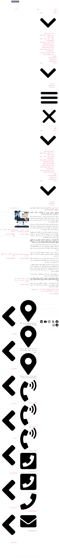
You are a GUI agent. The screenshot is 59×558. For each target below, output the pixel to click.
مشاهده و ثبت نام (24, 234)
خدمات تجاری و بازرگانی (49, 33)
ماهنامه (54, 56)
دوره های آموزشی (52, 61)
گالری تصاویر (51, 85)
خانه (55, 9)
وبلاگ (55, 10)
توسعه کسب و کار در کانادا (48, 45)
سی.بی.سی (51, 293)
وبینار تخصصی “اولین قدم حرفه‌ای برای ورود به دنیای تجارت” (22, 280)
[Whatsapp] (53, 325)
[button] (49, 107)
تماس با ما (52, 87)
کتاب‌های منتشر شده (52, 57)
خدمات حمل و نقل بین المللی (48, 47)
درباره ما (52, 83)
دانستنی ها (52, 208)
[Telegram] (57, 325)
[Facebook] (57, 321)
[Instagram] (49, 321)
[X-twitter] (53, 321)
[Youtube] (45, 321)
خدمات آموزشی (53, 59)
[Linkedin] (41, 321)
